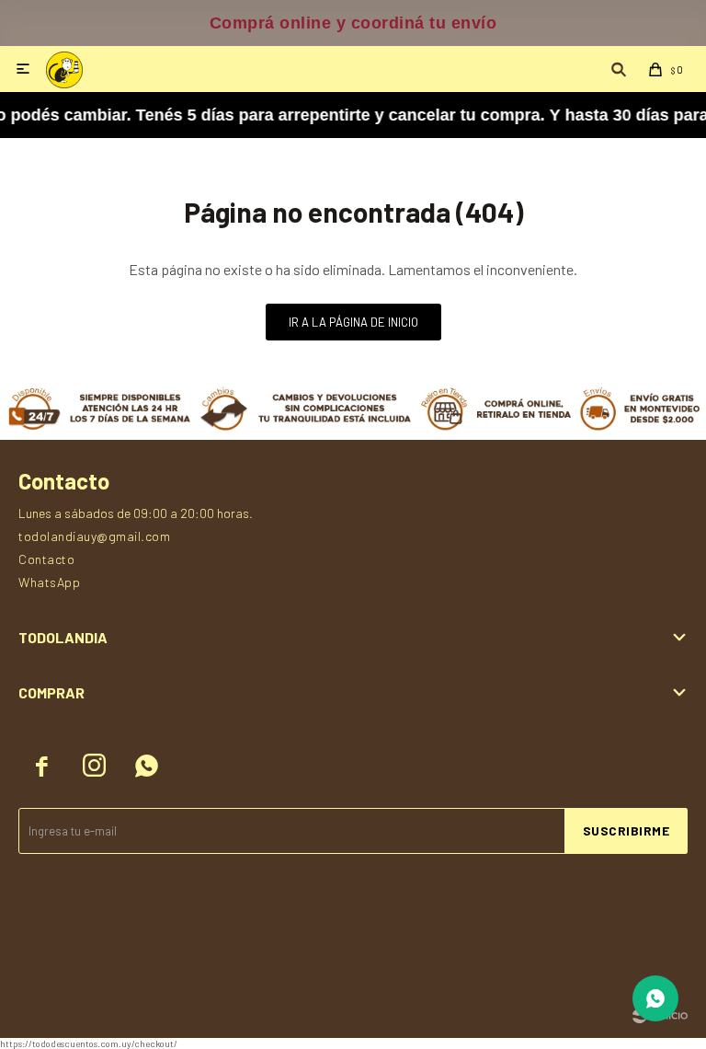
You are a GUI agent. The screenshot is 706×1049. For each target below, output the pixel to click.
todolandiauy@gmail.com (94, 536)
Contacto (46, 559)
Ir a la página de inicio (353, 322)
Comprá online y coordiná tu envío (353, 23)
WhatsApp (49, 582)
